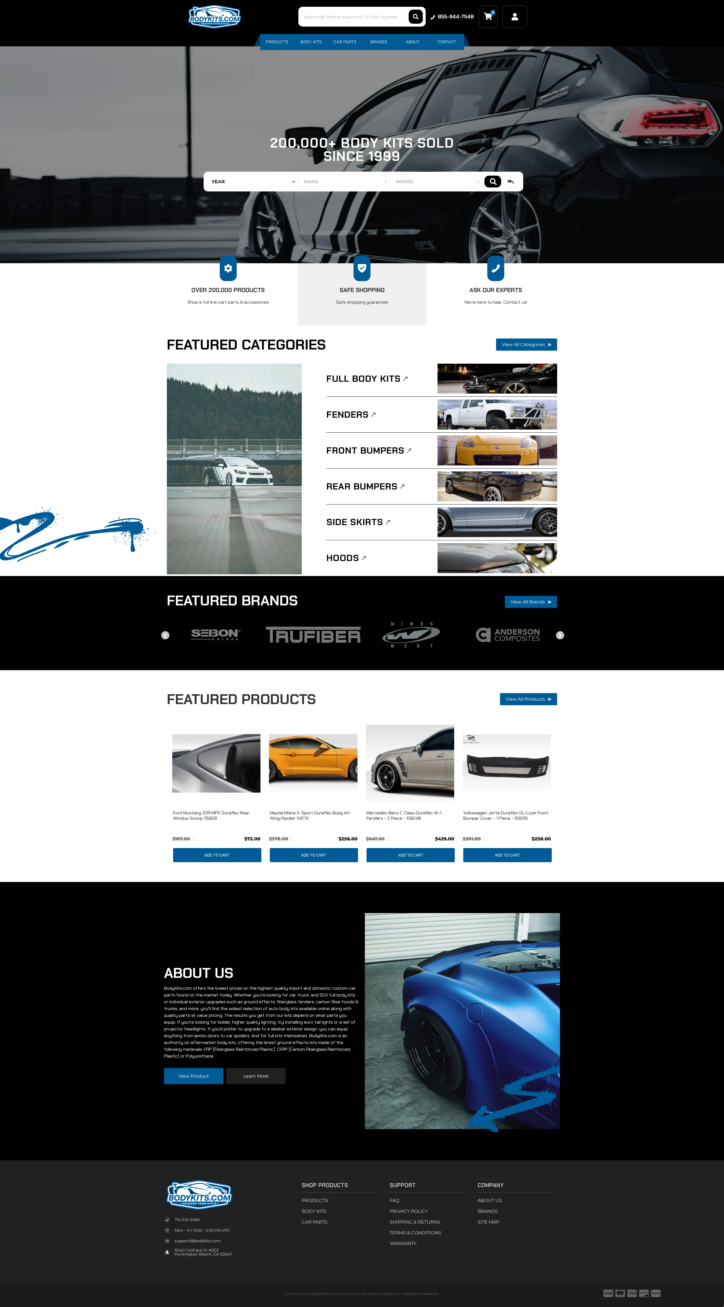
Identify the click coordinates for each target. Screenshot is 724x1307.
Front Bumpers (365, 450)
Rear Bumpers (362, 486)
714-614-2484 (187, 1219)
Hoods (342, 558)
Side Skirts (354, 522)
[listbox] (252, 181)
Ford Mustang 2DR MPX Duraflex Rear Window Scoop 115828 (211, 815)
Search (492, 181)
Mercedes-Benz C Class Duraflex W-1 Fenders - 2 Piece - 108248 (404, 815)
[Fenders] (497, 415)
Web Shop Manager (421, 1294)
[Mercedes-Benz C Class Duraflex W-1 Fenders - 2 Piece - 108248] (410, 763)
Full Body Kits (363, 378)
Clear (511, 181)
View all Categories (524, 344)
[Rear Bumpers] (497, 486)
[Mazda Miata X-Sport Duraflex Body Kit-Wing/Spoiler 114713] (313, 763)
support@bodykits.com (197, 1241)
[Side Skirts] (497, 522)
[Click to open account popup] (515, 16)
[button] (361, 17)
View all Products (526, 699)
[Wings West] (410, 635)
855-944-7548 (456, 16)
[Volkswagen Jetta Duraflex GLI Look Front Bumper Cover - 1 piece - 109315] (507, 763)
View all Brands (528, 602)
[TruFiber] (313, 635)
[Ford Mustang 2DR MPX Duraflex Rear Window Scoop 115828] (216, 763)
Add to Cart (217, 855)
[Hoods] (497, 558)
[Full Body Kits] (497, 379)
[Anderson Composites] (508, 635)
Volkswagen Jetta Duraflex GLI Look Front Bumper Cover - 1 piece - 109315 (505, 815)
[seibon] (215, 635)
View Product (193, 1076)
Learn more (256, 1076)
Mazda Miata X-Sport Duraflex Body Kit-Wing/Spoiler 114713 (311, 815)
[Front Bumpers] (497, 450)
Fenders (347, 414)
